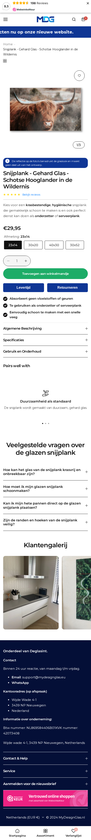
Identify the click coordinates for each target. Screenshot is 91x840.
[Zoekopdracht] (74, 19)
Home (8, 44)
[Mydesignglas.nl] (45, 19)
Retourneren (67, 287)
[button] (48, 423)
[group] (45, 109)
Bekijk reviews (31, 194)
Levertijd (23, 287)
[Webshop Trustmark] (45, 799)
